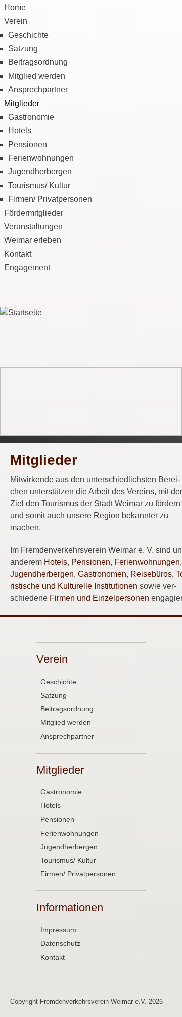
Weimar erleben (32, 240)
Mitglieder (21, 103)
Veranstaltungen (33, 226)
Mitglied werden (36, 76)
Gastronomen (102, 574)
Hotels (19, 130)
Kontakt (17, 254)
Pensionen (27, 144)
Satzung (23, 48)
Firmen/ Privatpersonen (50, 199)
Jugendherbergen (40, 171)
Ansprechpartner (38, 89)
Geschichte (28, 35)
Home (15, 7)
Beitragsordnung (38, 62)
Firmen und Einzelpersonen (99, 598)
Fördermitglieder (33, 213)
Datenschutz (60, 943)
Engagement (27, 267)
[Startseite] (21, 313)
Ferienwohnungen (41, 158)
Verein (15, 21)
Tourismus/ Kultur (39, 185)
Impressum (58, 930)
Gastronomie (31, 117)
